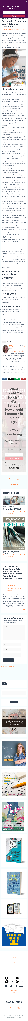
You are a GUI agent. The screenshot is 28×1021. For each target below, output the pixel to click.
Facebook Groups (14, 960)
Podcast (14, 962)
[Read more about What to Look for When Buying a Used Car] (14, 533)
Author (3, 341)
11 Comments (6, 555)
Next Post (14, 484)
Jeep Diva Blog (12, 586)
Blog (14, 964)
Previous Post (14, 479)
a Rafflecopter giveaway (7, 338)
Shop (14, 959)
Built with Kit (14, 468)
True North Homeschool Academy (16, 351)
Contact (14, 994)
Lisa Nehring (11, 346)
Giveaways (10, 29)
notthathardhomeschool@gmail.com (14, 1008)
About (14, 957)
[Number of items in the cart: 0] (4, 683)
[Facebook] (24, 347)
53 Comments (6, 511)
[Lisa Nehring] (6, 349)
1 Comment (4, 29)
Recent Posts (10, 341)
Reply (24, 609)
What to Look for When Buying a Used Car (11, 552)
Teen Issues (16, 29)
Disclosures (14, 992)
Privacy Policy (14, 990)
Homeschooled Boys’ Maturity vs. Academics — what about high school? (12, 508)
